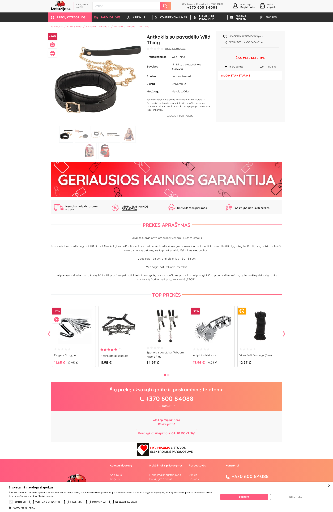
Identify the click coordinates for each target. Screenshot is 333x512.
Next (284, 334)
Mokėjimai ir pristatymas (165, 475)
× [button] (329, 485)
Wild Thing (178, 57)
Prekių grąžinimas (160, 479)
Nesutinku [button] (295, 496)
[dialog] (166, 497)
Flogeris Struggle (65, 355)
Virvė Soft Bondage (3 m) (255, 355)
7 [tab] (105, 151)
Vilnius (193, 475)
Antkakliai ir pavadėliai (98, 26)
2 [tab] (82, 134)
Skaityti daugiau (46, 496)
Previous (49, 334)
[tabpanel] (97, 77)
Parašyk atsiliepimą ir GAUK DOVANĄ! (166, 433)
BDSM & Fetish (74, 26)
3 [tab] (97, 134)
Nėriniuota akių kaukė (114, 355)
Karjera (115, 479)
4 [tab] (113, 134)
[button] (70, 17)
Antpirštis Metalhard (206, 355)
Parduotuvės (197, 465)
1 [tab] (66, 134)
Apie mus (116, 475)
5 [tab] (129, 134)
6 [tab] (90, 151)
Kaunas (194, 479)
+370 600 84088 (202, 7)
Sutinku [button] (244, 496)
